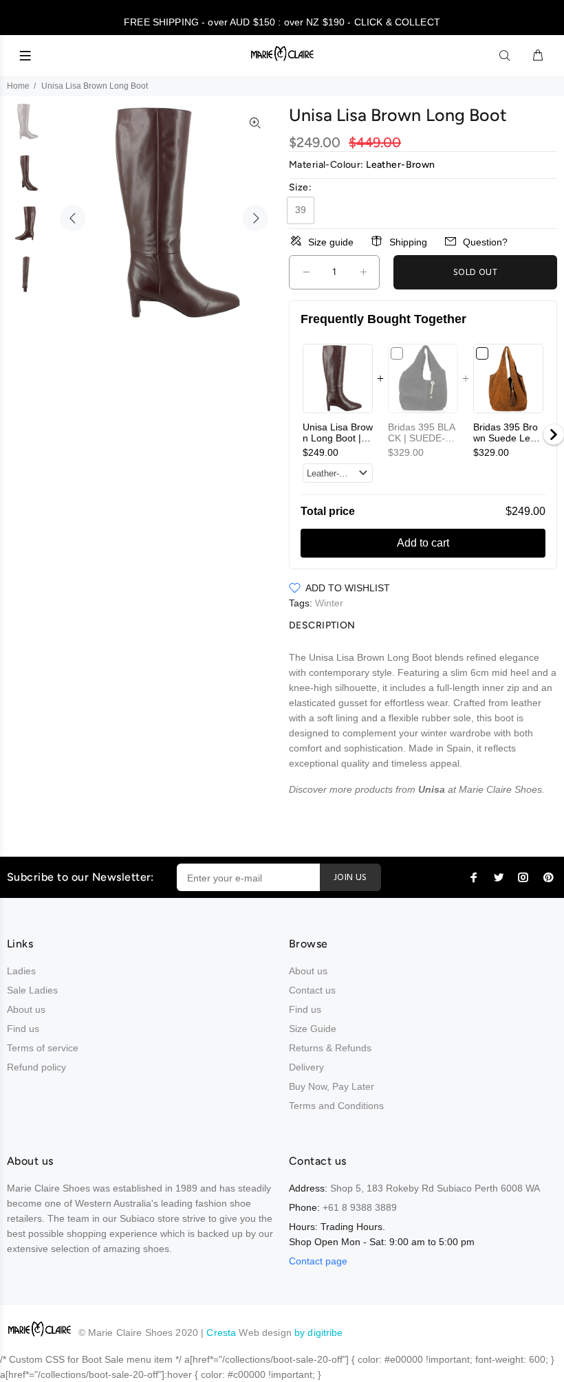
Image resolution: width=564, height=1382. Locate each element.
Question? (485, 242)
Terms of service (42, 1047)
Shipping (408, 242)
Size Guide (312, 1028)
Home (18, 86)
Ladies (21, 970)
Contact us (312, 990)
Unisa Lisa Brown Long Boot (338, 437)
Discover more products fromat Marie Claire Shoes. (417, 789)
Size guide (331, 242)
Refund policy (36, 1067)
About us (26, 1009)
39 (300, 209)
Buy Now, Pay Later (331, 1086)
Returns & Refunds (330, 1047)
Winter (329, 602)
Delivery (306, 1067)
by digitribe (318, 1332)
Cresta (222, 1332)
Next (255, 218)
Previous (73, 218)
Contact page (318, 1260)
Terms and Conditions (336, 1105)
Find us (23, 1028)
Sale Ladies (32, 990)
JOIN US (350, 878)
